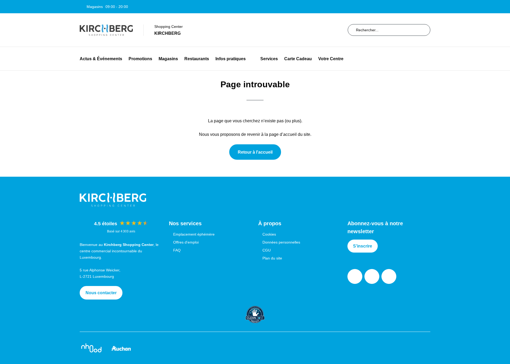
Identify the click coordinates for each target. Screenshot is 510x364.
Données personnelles (281, 242)
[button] (250, 59)
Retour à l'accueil (255, 152)
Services (269, 59)
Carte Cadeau (298, 59)
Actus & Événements (101, 59)
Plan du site (272, 258)
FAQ (177, 250)
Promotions (140, 59)
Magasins (168, 59)
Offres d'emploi (186, 242)
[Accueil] (106, 30)
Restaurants (196, 59)
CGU (266, 250)
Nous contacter (101, 293)
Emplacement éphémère (194, 234)
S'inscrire (362, 246)
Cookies (269, 234)
